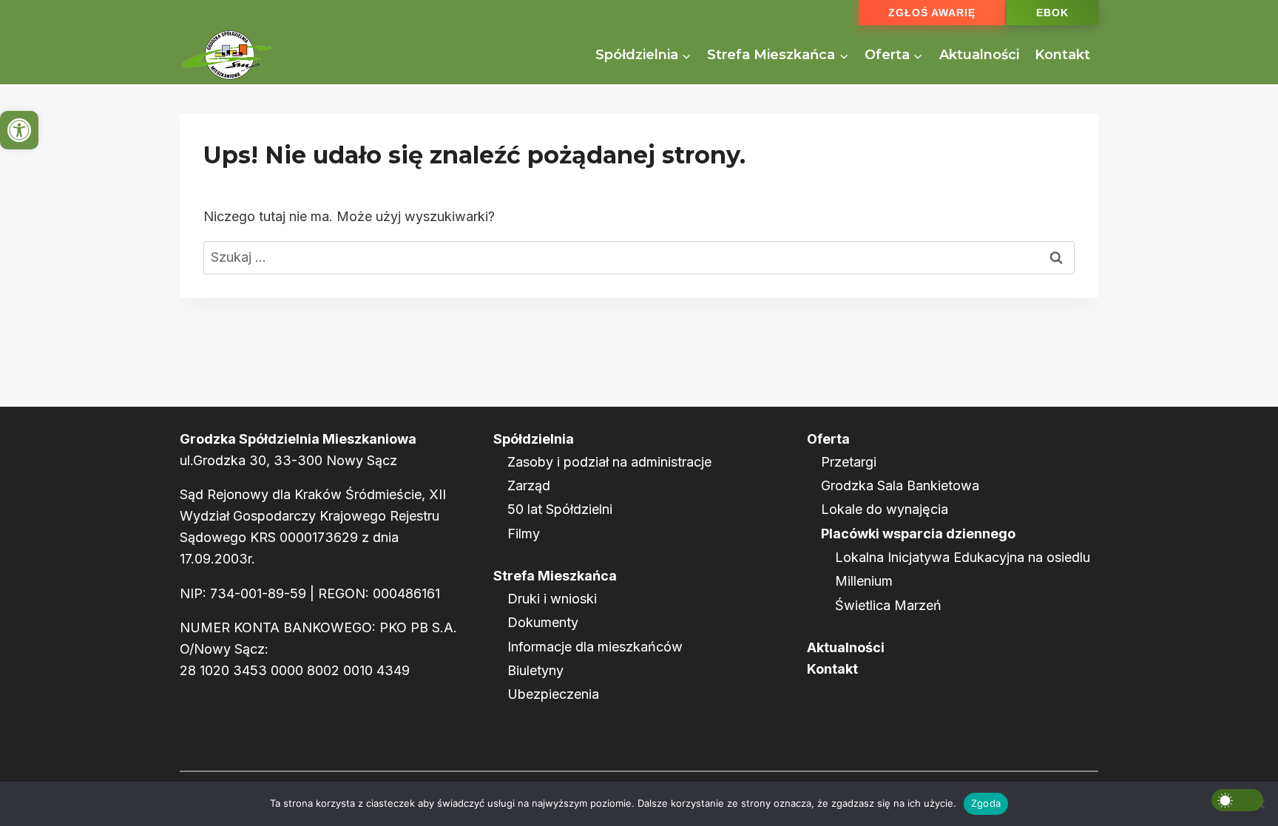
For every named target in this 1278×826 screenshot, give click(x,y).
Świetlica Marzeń (888, 605)
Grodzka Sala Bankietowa (900, 485)
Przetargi (848, 462)
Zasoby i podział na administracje (609, 462)
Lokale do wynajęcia (884, 509)
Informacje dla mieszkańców (595, 646)
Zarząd (528, 485)
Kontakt (1062, 55)
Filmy (523, 533)
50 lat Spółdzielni (559, 509)
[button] (19, 130)
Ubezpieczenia (553, 694)
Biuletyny (535, 670)
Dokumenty (542, 622)
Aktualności (979, 55)
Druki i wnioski (552, 598)
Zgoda (986, 803)
